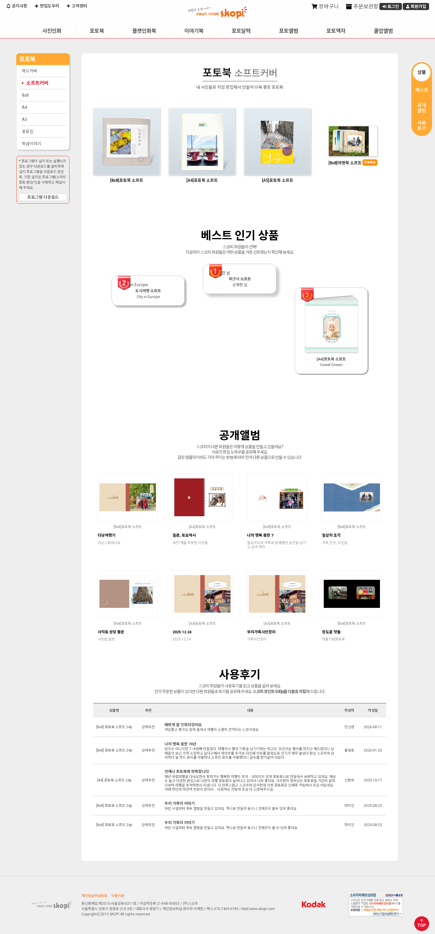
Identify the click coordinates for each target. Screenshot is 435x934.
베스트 (421, 90)
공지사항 (19, 6)
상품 (421, 72)
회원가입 (418, 6)
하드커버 (29, 71)
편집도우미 (49, 6)
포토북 (97, 31)
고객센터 (79, 6)
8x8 (25, 95)
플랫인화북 (144, 31)
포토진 (27, 131)
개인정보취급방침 (94, 896)
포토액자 (335, 31)
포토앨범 (288, 31)
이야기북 (193, 31)
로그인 (392, 6)
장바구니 (328, 6)
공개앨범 (421, 108)
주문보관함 (365, 6)
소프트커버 (37, 83)
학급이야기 (31, 143)
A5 (24, 119)
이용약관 (117, 896)
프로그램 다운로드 (43, 197)
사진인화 (51, 31)
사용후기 (421, 125)
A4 (24, 107)
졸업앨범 (383, 31)
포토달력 (241, 31)
